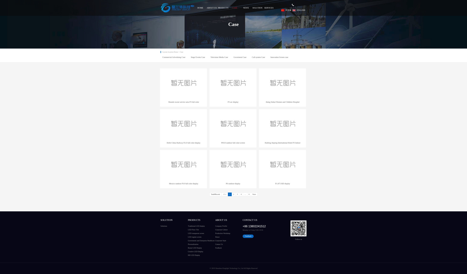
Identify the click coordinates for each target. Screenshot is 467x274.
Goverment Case (240, 57)
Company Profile (221, 226)
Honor (217, 237)
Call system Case (258, 57)
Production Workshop (222, 233)
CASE (234, 8)
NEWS (246, 8)
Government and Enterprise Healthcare (201, 241)
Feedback (218, 248)
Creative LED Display (195, 252)
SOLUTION (257, 8)
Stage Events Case (198, 57)
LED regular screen (194, 237)
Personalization (193, 244)
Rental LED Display (195, 248)
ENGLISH (301, 10)
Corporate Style (220, 241)
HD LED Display (194, 255)
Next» (254, 194)
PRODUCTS (223, 8)
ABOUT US (212, 8)
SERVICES (269, 8)
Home (176, 52)
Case (181, 52)
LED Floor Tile (193, 230)
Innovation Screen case (279, 57)
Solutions (164, 226)
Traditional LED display (196, 226)
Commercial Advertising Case (173, 57)
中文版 (288, 10)
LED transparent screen (196, 233)
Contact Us (219, 244)
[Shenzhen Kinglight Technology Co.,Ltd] (178, 8)
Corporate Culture (221, 230)
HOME (200, 8)
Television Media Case (219, 57)
